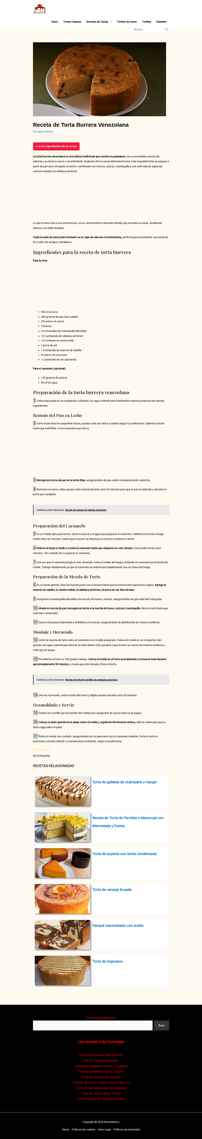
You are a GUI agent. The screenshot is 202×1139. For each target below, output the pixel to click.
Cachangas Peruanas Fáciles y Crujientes (101, 1066)
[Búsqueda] (166, 29)
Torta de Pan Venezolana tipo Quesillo (101, 1088)
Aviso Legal (104, 1129)
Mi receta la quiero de (101, 1017)
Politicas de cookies (83, 1129)
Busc (161, 1025)
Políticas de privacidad (127, 1129)
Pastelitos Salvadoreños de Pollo (101, 1055)
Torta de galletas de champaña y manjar (124, 782)
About (65, 1129)
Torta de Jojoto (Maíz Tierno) (101, 1093)
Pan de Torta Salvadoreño (101, 1060)
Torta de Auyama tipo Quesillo (101, 1077)
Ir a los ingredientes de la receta (56, 146)
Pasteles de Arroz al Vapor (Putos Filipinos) (101, 1082)
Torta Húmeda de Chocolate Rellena (101, 1099)
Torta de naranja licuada (111, 890)
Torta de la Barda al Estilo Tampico (101, 1071)
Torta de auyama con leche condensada (124, 854)
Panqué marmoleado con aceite (117, 926)
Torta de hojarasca (107, 961)
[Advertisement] (101, 198)
